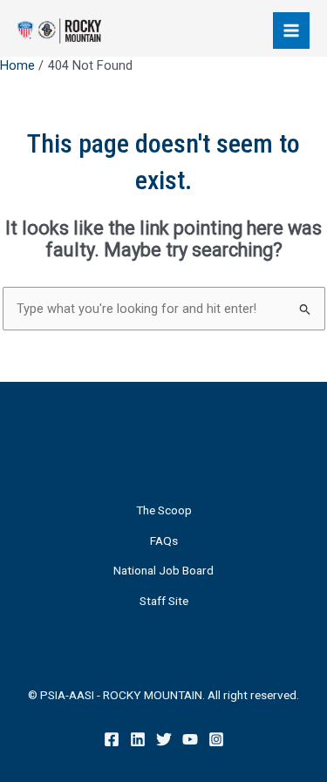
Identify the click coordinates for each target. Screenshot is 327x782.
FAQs (164, 540)
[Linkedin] (138, 739)
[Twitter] (164, 739)
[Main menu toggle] (291, 30)
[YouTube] (190, 739)
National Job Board (163, 570)
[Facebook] (111, 739)
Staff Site (164, 601)
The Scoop (164, 510)
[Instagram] (216, 739)
